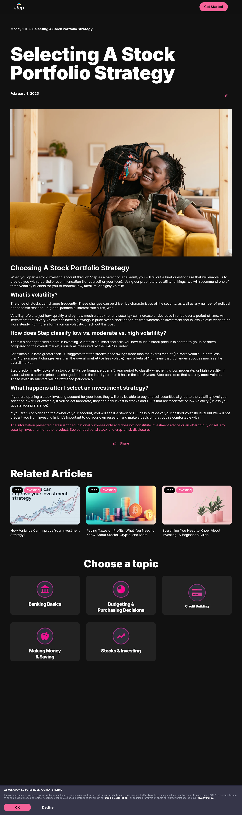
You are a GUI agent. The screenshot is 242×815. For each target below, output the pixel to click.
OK (17, 807)
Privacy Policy (205, 797)
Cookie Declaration (116, 797)
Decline (48, 807)
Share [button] (124, 443)
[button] (227, 95)
